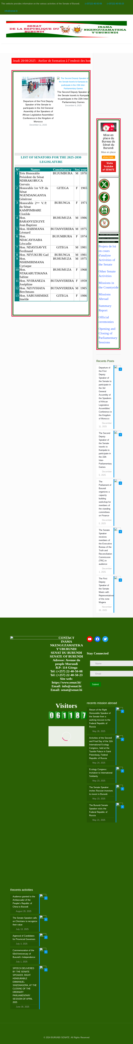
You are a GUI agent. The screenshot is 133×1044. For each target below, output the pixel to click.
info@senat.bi (11, 11)
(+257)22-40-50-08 (93, 3)
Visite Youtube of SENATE (109, 166)
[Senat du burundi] (67, 718)
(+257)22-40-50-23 (115, 3)
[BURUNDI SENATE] (66, 29)
